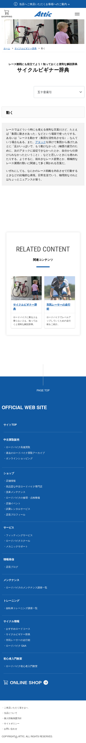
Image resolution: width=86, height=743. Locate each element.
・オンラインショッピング (18, 458)
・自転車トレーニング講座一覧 (20, 608)
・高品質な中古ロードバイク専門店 (23, 486)
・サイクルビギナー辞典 (17, 634)
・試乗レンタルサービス (17, 508)
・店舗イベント (12, 503)
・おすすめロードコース (17, 628)
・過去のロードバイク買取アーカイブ (24, 452)
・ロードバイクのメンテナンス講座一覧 (25, 587)
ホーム (7, 48)
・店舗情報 (10, 480)
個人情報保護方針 (12, 718)
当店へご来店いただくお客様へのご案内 (43, 4)
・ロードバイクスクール (17, 540)
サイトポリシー (10, 723)
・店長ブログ (11, 566)
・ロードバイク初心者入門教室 (20, 666)
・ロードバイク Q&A (15, 645)
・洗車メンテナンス (14, 492)
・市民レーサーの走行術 (17, 640)
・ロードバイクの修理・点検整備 (22, 497)
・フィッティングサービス (18, 535)
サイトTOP (10, 425)
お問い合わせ (9, 728)
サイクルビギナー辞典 (26, 48)
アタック (40, 142)
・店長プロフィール (14, 514)
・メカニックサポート (16, 546)
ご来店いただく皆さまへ (15, 707)
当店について (9, 712)
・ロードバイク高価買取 (17, 447)
